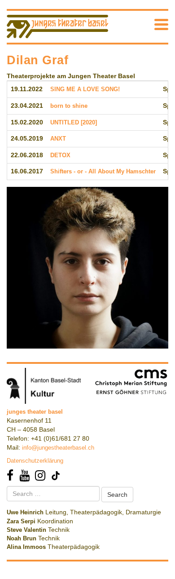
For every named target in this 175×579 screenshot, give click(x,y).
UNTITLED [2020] (73, 122)
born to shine (69, 105)
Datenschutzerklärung (35, 460)
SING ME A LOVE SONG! (85, 89)
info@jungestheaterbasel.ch (58, 447)
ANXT (58, 138)
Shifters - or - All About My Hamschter (103, 171)
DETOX (60, 155)
